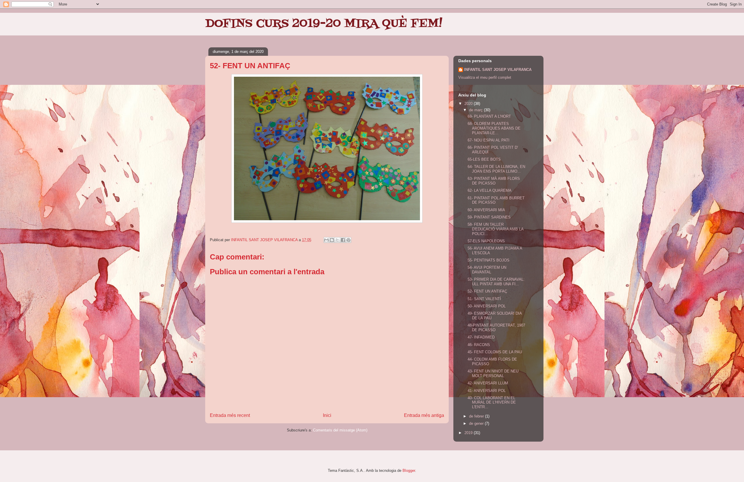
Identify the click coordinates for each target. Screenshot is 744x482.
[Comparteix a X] (337, 240)
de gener (477, 423)
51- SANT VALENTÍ (484, 299)
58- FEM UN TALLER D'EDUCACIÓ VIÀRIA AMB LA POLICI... (495, 229)
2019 (469, 433)
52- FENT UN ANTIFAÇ (487, 291)
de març (476, 110)
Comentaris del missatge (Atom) (340, 430)
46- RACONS (479, 345)
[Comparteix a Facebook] (343, 240)
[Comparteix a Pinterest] (348, 240)
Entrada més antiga (424, 415)
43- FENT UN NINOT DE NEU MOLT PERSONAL (493, 373)
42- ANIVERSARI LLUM (488, 383)
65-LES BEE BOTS (484, 159)
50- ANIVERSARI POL (487, 306)
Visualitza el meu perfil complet (484, 77)
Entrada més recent (230, 415)
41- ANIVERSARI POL (487, 390)
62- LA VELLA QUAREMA (490, 190)
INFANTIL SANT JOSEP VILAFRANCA (498, 69)
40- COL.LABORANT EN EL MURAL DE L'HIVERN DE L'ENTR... (492, 402)
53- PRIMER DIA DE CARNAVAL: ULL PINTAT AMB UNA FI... (496, 281)
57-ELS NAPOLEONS (486, 241)
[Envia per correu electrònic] (326, 240)
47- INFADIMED (481, 337)
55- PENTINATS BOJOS (488, 260)
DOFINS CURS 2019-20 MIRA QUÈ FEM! (323, 23)
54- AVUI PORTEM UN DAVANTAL (487, 269)
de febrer (477, 416)
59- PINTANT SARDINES (489, 217)
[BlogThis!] (332, 240)
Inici (327, 415)
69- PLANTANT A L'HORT (489, 116)
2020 (469, 103)
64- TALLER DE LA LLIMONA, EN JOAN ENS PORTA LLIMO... (496, 168)
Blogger (409, 470)
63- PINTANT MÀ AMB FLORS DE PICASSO (494, 180)
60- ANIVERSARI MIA (486, 210)
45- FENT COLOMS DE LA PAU (495, 352)
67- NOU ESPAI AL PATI (488, 140)
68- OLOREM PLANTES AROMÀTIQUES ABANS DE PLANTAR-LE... (494, 128)
